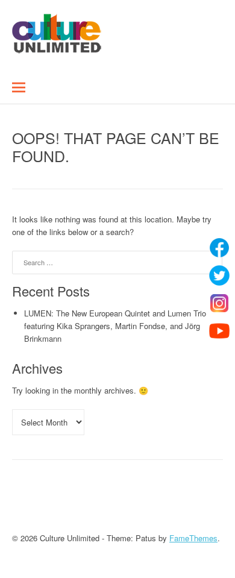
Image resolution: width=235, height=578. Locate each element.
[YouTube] (219, 331)
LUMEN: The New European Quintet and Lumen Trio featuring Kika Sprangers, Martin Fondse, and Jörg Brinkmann (115, 325)
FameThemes (193, 538)
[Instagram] (219, 303)
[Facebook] (219, 248)
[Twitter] (219, 275)
